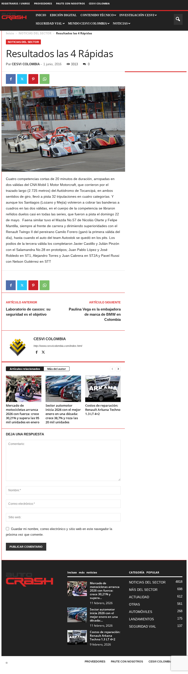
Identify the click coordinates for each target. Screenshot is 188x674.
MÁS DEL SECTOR (143, 590)
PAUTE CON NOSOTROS (70, 3)
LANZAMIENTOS (141, 619)
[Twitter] (22, 79)
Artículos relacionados (25, 369)
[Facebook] (11, 79)
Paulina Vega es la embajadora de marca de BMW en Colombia (95, 314)
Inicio (10, 33)
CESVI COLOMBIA (99, 3)
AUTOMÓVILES (140, 612)
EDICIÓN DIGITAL (63, 15)
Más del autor (56, 369)
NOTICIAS (120, 23)
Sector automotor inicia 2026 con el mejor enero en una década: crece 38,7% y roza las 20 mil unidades (63, 413)
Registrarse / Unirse (15, 3)
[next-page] (118, 369)
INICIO (41, 15)
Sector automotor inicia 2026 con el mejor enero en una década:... (104, 614)
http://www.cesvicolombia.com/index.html (58, 345)
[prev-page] (112, 369)
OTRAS (134, 604)
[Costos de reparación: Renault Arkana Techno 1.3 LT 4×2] (103, 389)
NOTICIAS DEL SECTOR (35, 33)
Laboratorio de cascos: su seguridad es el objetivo (28, 311)
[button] (178, 19)
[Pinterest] (33, 79)
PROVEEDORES (43, 3)
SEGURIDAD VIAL (142, 626)
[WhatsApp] (44, 79)
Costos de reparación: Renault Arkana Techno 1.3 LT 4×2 (102, 409)
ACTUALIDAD (139, 597)
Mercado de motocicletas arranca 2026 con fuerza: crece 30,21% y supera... (104, 590)
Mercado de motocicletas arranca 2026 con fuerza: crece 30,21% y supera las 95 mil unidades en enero (22, 413)
